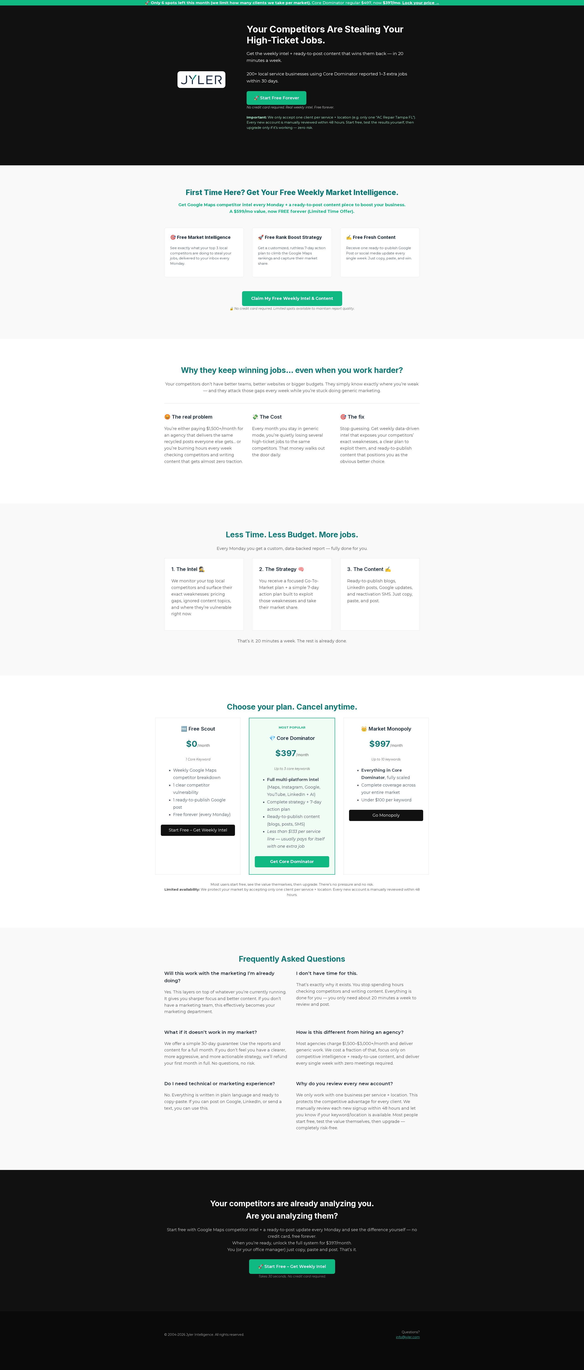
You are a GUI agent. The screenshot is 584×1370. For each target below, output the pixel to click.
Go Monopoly (386, 815)
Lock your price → (420, 2)
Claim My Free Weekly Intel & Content (292, 298)
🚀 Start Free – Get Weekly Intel (292, 1266)
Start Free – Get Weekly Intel (198, 830)
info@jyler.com (408, 1337)
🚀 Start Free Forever (276, 97)
